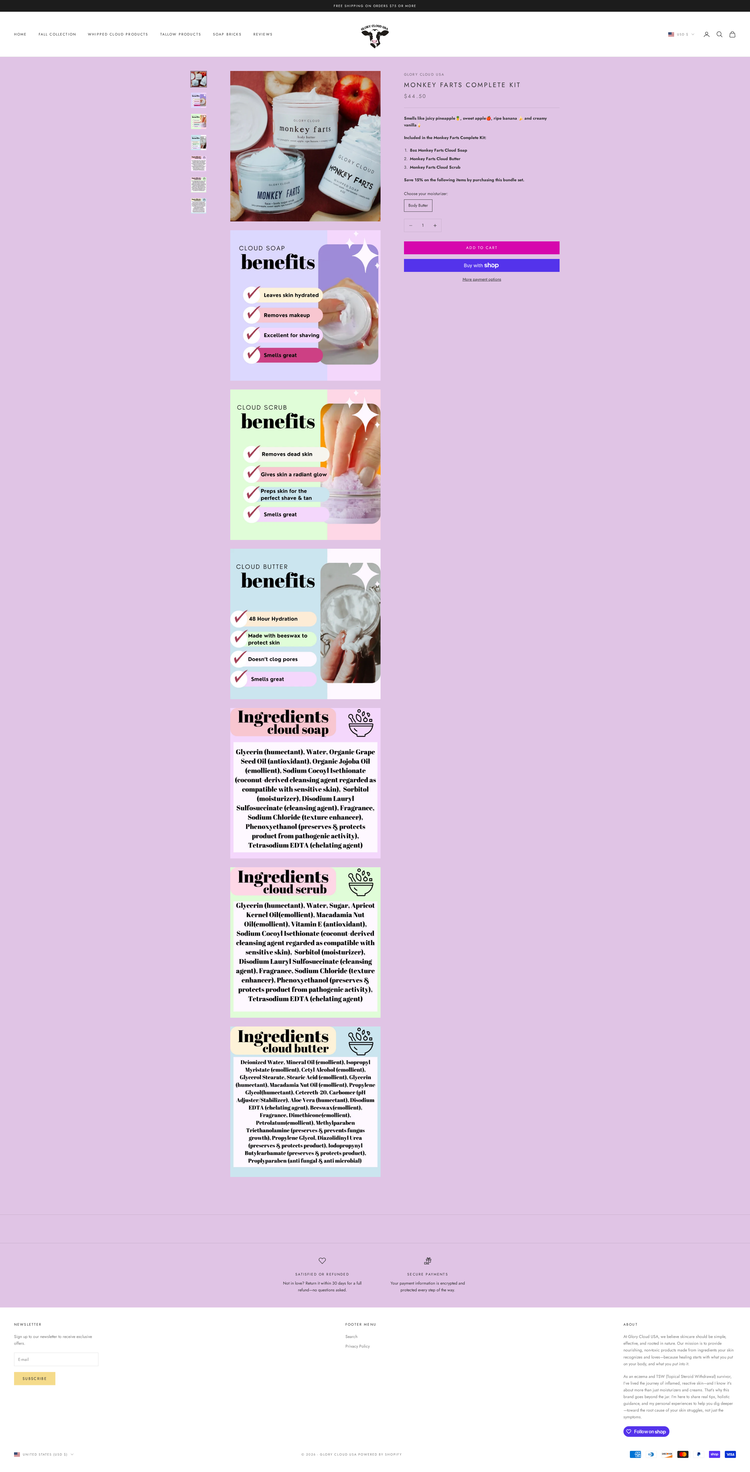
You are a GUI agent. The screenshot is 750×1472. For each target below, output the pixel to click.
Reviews (263, 34)
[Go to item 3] (198, 121)
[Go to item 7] (198, 206)
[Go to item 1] (198, 79)
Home (20, 34)
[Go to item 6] (198, 185)
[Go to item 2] (198, 100)
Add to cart (481, 248)
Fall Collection (57, 34)
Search (351, 1336)
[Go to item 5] (198, 163)
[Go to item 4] (198, 142)
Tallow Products (180, 34)
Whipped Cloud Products (118, 34)
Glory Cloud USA (424, 74)
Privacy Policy (357, 1346)
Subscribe (35, 1378)
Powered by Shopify (380, 1454)
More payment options (482, 279)
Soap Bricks (227, 34)
